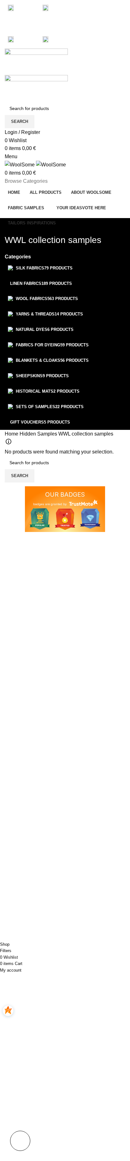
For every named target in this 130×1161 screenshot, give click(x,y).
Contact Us (81, 877)
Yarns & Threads (21, 899)
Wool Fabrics (18, 866)
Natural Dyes (18, 909)
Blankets (13, 877)
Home (12, 433)
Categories (18, 256)
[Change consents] (20, 1141)
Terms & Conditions (89, 866)
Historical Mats (19, 888)
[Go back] (13, 226)
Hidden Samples (39, 433)
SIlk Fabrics (16, 845)
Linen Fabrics (18, 855)
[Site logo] (36, 61)
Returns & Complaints (91, 855)
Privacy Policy (83, 845)
